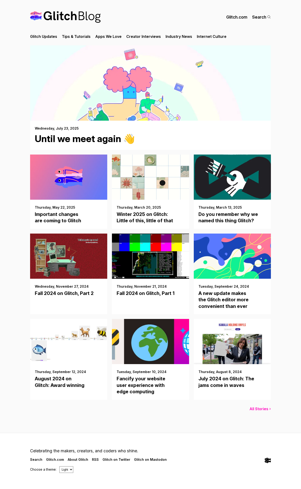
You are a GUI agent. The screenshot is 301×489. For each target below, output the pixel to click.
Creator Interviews (143, 36)
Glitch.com (236, 17)
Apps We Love (108, 36)
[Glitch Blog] (65, 17)
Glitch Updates (43, 36)
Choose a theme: (43, 469)
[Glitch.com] (268, 461)
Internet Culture (211, 36)
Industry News (179, 36)
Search (259, 17)
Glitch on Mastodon (150, 459)
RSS (95, 459)
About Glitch (78, 459)
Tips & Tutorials (76, 36)
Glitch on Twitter (116, 459)
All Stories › (260, 408)
